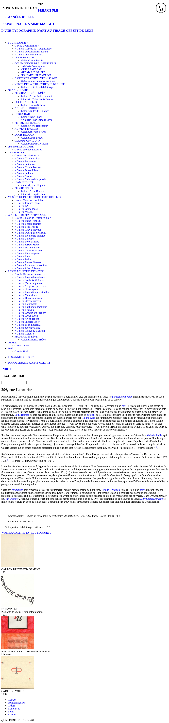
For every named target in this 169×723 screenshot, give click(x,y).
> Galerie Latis (22, 256)
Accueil (12, 714)
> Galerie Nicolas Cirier (27, 321)
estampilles (17, 489)
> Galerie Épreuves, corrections (31, 265)
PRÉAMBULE (48, 10)
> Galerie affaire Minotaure (29, 54)
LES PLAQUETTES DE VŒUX (26, 271)
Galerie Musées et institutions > (31, 200)
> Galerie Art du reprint (27, 318)
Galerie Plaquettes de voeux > (30, 274)
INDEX (6, 369)
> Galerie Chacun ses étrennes (30, 312)
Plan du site (14, 708)
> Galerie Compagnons (33, 66)
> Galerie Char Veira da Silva (36, 119)
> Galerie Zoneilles (24, 238)
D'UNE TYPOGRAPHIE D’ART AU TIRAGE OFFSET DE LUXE (47, 30)
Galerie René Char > (32, 116)
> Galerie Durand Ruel (26, 170)
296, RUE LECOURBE (21, 146)
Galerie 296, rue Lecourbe (28, 149)
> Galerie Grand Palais (26, 209)
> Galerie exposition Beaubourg (31, 51)
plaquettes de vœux (122, 396)
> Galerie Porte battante (27, 241)
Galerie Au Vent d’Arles (33, 131)
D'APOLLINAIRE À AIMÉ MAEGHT (28, 24)
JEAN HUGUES (24, 182)
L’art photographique (151, 498)
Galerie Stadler (155, 435)
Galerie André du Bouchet (35, 111)
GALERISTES (16, 152)
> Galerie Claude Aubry (27, 158)
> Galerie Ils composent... (28, 324)
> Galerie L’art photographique (31, 306)
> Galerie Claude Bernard (28, 167)
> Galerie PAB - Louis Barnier (37, 99)
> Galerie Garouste (24, 333)
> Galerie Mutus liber (26, 295)
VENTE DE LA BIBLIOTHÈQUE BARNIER (40, 84)
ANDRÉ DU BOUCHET (28, 108)
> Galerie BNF (22, 206)
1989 (10, 348)
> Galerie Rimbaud (24, 309)
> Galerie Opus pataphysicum (30, 232)
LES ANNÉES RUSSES (17, 17)
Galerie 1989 (21, 351)
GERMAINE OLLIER (33, 72)
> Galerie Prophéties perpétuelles (32, 292)
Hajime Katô (88, 417)
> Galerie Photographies (27, 253)
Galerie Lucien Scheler (33, 105)
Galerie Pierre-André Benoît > (37, 96)
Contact (12, 699)
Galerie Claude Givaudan (34, 143)
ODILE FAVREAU (31, 69)
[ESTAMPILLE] (17, 606)
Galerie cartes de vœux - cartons (38, 81)
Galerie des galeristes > (27, 155)
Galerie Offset (22, 345)
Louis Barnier (22, 414)
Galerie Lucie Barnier (32, 60)
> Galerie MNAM (24, 211)
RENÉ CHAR (22, 113)
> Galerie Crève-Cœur (26, 315)
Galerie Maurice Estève (33, 339)
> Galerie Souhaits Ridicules (29, 280)
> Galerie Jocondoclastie (27, 327)
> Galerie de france (24, 164)
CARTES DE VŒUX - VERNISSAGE (36, 78)
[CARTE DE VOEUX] (17, 688)
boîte (142, 489)
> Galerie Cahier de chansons (30, 330)
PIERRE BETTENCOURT (29, 122)
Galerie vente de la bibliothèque (37, 87)
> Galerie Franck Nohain (28, 220)
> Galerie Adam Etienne (27, 268)
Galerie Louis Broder (32, 137)
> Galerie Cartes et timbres (28, 250)
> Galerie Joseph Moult (27, 244)
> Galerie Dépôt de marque (29, 298)
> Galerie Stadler (23, 176)
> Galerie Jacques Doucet (28, 203)
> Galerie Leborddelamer (28, 223)
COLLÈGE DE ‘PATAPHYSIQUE (27, 214)
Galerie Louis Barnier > (27, 45)
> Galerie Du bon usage (27, 247)
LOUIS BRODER (24, 134)
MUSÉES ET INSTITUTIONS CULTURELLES (34, 197)
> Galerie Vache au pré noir (29, 283)
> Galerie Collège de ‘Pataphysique (33, 48)
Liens (11, 711)
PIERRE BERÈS (24, 188)
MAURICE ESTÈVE (26, 336)
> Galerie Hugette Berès (33, 194)
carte (124, 405)
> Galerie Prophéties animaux (30, 235)
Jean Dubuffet (11, 498)
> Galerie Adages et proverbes (30, 286)
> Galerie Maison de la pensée (30, 179)
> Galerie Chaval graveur (28, 229)
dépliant (91, 414)
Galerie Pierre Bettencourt (34, 125)
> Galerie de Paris (24, 173)
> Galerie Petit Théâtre (26, 226)
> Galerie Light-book (26, 304)
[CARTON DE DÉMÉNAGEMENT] (17, 566)
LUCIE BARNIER (25, 57)
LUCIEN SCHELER (26, 102)
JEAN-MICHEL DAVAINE (36, 75)
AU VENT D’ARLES (26, 128)
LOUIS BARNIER (18, 42)
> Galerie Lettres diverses (28, 262)
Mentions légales (16, 702)
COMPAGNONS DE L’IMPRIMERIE (35, 63)
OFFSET (13, 342)
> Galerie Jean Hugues (33, 185)
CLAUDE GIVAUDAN (28, 140)
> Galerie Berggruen (25, 161)
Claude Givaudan (110, 489)
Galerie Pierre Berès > (32, 191)
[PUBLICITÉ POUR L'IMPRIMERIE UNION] (17, 648)
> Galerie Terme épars (26, 289)
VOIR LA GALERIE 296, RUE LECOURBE (26, 532)
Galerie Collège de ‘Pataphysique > (33, 217)
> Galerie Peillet (23, 259)
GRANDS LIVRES (18, 90)
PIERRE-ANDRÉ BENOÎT (30, 93)
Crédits (11, 705)
